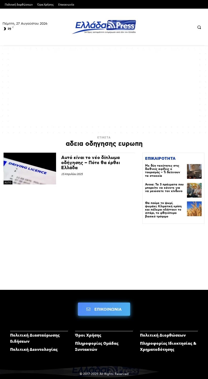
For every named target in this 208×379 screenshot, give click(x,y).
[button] (199, 27)
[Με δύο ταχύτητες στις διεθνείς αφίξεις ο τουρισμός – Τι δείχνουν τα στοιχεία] (194, 171)
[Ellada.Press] (104, 27)
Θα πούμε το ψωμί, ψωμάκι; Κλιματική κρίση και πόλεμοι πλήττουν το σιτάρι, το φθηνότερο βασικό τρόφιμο (163, 209)
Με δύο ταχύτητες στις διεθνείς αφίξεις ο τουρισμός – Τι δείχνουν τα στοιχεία (162, 171)
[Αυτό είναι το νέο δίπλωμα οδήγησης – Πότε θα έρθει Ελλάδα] (30, 168)
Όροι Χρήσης (88, 335)
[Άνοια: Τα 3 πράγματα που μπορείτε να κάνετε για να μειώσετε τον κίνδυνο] (194, 190)
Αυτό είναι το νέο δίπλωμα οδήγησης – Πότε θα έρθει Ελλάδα (90, 163)
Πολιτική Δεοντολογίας (34, 349)
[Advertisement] (104, 88)
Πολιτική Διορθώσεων (163, 335)
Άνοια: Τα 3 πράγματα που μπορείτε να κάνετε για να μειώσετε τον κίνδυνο (164, 188)
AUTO (8, 182)
